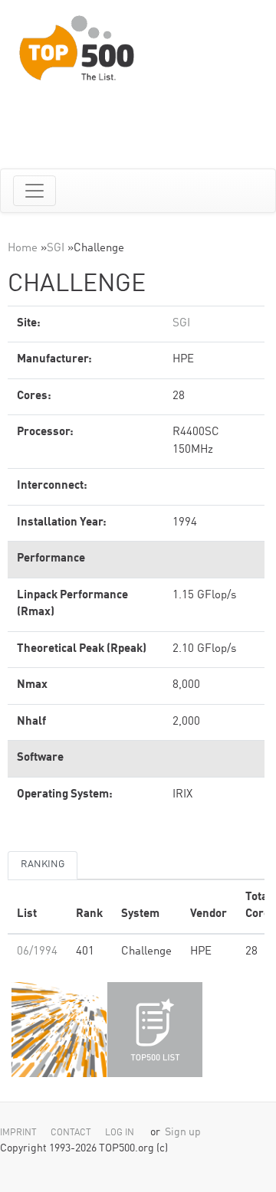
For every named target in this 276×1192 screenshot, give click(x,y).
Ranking (42, 864)
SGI (55, 248)
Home (23, 248)
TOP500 (59, 1029)
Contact (71, 1133)
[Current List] (154, 1029)
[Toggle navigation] (34, 190)
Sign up (183, 1133)
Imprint (18, 1133)
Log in (119, 1133)
